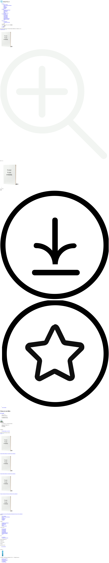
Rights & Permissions (7, 18)
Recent (5, 6)
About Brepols (6, 17)
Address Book (4, 530)
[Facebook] (2, 551)
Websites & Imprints (6, 19)
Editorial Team (6, 10)
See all (1, 433)
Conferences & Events (7, 22)
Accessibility (3, 561)
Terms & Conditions (4, 560)
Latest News (5, 21)
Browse (3, 3)
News (3, 20)
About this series (2, 29)
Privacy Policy (4, 559)
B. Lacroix (2, 413)
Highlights (5, 7)
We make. (5, 558)
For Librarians (6, 15)
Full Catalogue (6, 4)
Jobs (2, 534)
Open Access (5, 11)
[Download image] (54, 298)
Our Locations (4, 531)
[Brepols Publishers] (4, 2)
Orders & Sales (6, 14)
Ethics (4, 12)
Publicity (5, 8)
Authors (3, 9)
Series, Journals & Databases (7, 5)
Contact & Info (4, 13)
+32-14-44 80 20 (3, 546)
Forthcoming (3, 518)
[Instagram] (2, 554)
